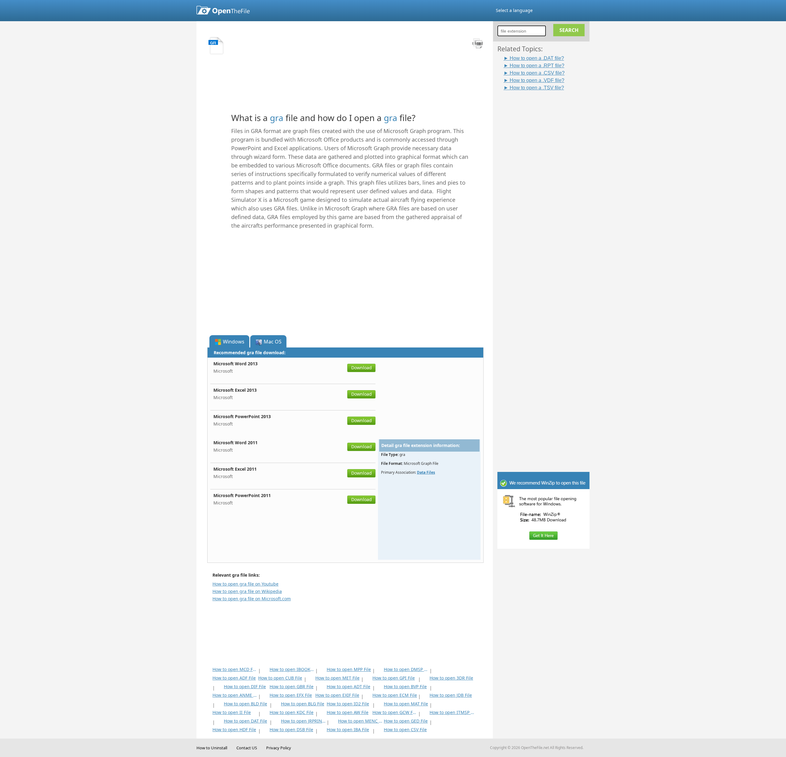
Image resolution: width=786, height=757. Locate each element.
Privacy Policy (278, 748)
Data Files (426, 472)
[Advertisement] (547, 183)
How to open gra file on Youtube (245, 584)
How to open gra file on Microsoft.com (251, 599)
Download (361, 368)
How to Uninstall (211, 748)
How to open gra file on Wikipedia (247, 591)
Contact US (246, 748)
